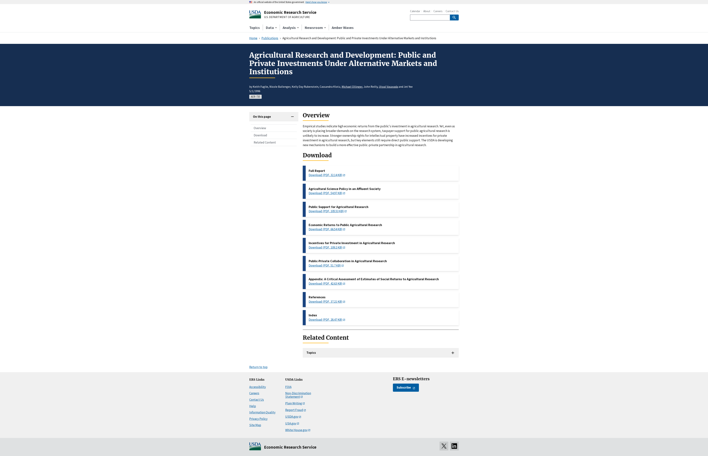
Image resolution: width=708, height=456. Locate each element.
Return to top (258, 367)
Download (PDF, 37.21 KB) (325, 302)
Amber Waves (343, 27)
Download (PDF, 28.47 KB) (325, 320)
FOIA (288, 387)
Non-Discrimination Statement (298, 395)
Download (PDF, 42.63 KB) (325, 284)
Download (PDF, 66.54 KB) (325, 229)
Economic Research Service (290, 12)
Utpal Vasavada (388, 86)
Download (260, 135)
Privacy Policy (258, 419)
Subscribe (404, 387)
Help (252, 406)
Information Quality (262, 412)
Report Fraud (294, 410)
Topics (254, 27)
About (426, 11)
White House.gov (296, 430)
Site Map (255, 425)
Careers (437, 11)
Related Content (265, 142)
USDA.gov (291, 417)
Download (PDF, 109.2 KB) (325, 247)
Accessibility (257, 387)
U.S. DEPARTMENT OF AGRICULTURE (287, 17)
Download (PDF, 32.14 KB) (325, 175)
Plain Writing (293, 403)
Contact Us (452, 11)
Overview (260, 128)
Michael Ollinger (352, 86)
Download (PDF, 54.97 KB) (325, 193)
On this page (262, 117)
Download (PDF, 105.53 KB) (326, 211)
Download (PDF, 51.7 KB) (325, 265)
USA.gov (290, 423)
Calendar (415, 11)
